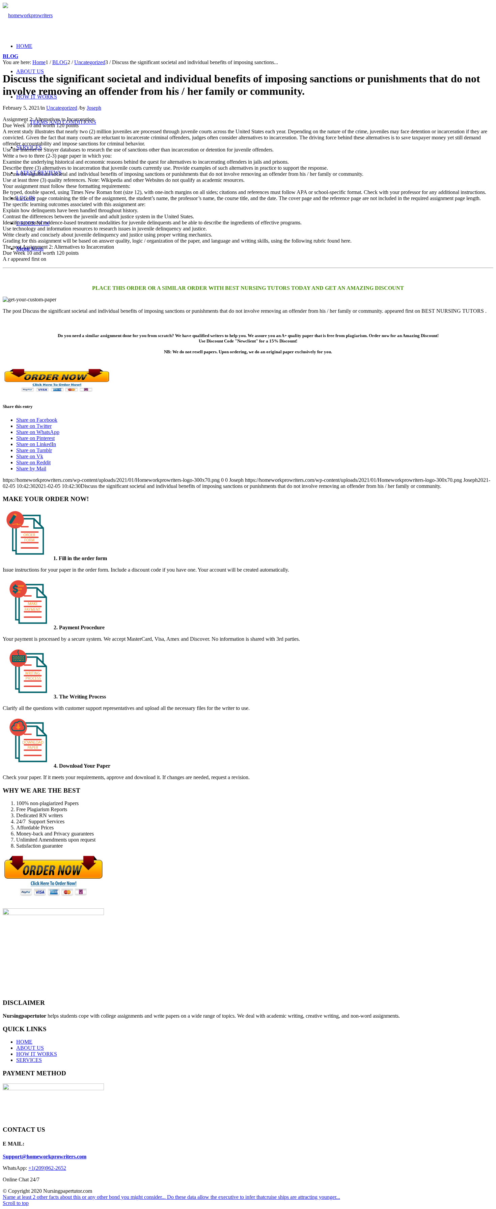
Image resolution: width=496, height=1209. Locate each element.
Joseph (94, 108)
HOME (24, 1042)
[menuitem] (24, 46)
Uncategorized (61, 108)
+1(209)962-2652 (47, 1168)
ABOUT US (30, 1048)
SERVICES (29, 1060)
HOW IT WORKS (36, 1054)
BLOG (10, 56)
